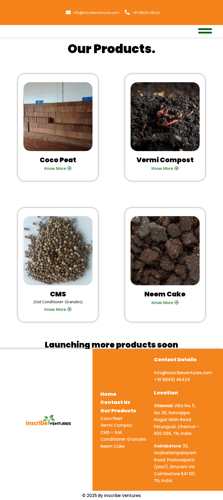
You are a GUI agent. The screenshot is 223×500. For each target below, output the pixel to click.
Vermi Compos (116, 425)
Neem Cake (164, 294)
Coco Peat (58, 160)
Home (108, 394)
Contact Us (115, 402)
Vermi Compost (165, 160)
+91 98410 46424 (146, 13)
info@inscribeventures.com (96, 13)
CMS (58, 294)
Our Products (118, 410)
